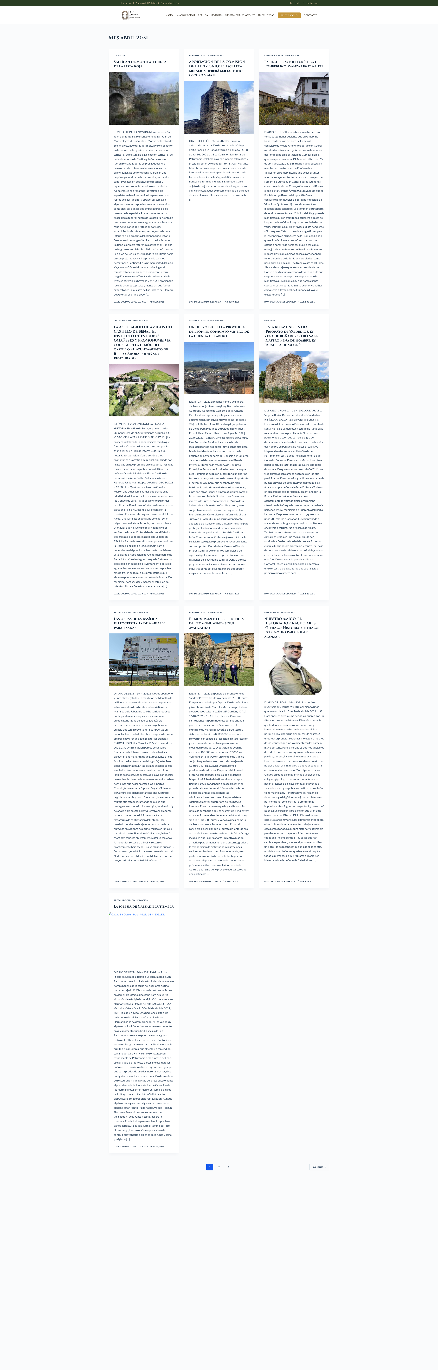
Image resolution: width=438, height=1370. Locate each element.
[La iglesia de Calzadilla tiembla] (144, 938)
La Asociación (185, 15)
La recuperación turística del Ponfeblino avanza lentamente (293, 64)
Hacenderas (266, 15)
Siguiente (318, 1167)
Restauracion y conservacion (206, 55)
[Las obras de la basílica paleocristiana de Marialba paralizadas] (144, 659)
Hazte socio (289, 15)
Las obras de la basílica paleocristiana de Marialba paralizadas (140, 623)
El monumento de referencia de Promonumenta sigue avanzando (216, 623)
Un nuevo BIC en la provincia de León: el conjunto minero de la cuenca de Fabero (219, 331)
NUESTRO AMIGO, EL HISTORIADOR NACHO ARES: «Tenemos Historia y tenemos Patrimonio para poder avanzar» (291, 628)
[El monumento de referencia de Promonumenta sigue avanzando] (219, 659)
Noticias (217, 15)
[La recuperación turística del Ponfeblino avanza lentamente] (294, 98)
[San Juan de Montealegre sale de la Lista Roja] (144, 98)
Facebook (295, 3)
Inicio (169, 15)
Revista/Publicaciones (240, 15)
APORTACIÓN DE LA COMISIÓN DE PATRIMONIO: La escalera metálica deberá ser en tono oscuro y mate (217, 68)
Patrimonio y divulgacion (279, 612)
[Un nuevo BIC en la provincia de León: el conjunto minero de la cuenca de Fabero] (219, 368)
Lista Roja (119, 55)
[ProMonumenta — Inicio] (137, 15)
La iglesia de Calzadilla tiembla (144, 906)
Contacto (311, 15)
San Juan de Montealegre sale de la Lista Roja (142, 64)
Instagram (312, 3)
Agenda (203, 15)
